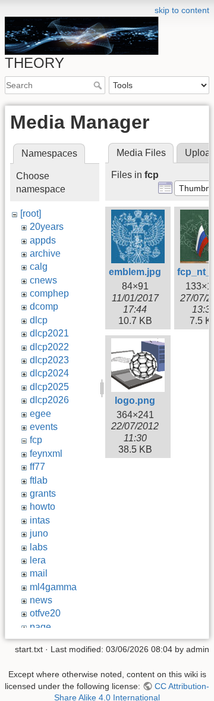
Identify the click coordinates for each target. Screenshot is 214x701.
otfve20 (45, 613)
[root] (30, 213)
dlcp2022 (49, 347)
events (44, 427)
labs (39, 547)
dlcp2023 (49, 360)
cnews (43, 280)
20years (47, 227)
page (40, 627)
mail (39, 573)
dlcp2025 (49, 387)
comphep (49, 293)
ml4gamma (53, 587)
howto (42, 506)
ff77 (37, 467)
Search (99, 85)
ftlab (39, 480)
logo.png (135, 400)
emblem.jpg (135, 272)
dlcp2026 (49, 400)
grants (43, 493)
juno (39, 533)
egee (40, 414)
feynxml (46, 453)
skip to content (182, 10)
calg (39, 266)
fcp (36, 440)
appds (43, 240)
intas (40, 520)
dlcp (39, 320)
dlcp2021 (49, 333)
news (41, 600)
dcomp (44, 306)
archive (45, 253)
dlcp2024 (49, 373)
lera (38, 560)
